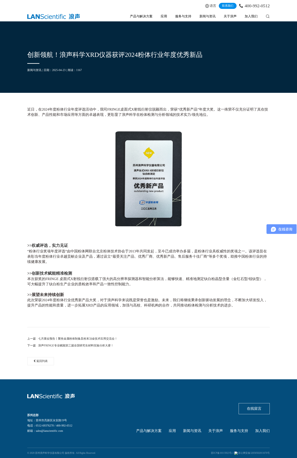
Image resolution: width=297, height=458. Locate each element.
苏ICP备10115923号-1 (222, 453)
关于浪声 (230, 16)
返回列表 (42, 361)
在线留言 (254, 409)
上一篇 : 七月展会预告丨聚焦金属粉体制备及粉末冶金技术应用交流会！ (72, 338)
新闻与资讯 (207, 16)
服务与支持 (183, 16)
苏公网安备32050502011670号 (254, 453)
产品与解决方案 (141, 16)
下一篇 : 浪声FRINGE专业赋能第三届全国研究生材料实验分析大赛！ (70, 345)
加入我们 (251, 16)
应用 (164, 16)
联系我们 (227, 5)
